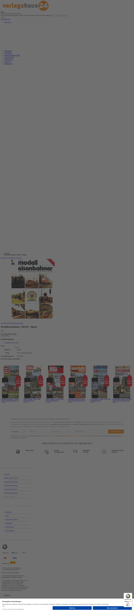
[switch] (128, 605)
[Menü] (131, 594)
